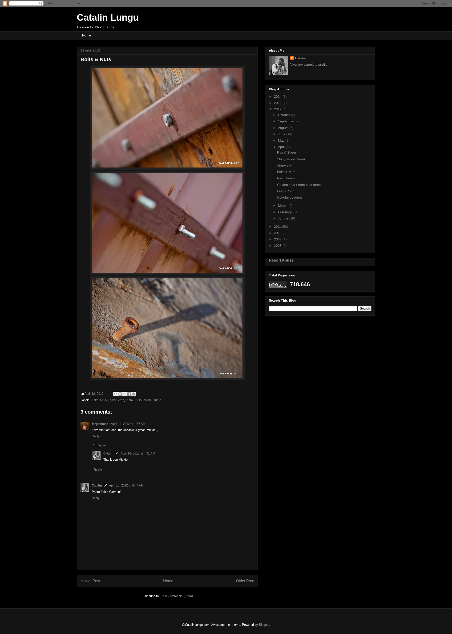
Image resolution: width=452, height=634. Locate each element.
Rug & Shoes (287, 152)
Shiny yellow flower (291, 159)
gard (113, 400)
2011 (278, 226)
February (285, 212)
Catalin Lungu (108, 17)
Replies (102, 445)
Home (86, 35)
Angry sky (284, 165)
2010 (278, 233)
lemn (120, 400)
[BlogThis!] (120, 394)
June (282, 134)
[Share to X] (124, 394)
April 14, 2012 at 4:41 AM (138, 453)
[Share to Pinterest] (133, 394)
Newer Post (90, 581)
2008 (278, 245)
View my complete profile (308, 64)
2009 (278, 239)
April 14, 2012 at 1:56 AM (128, 424)
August (283, 128)
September (286, 121)
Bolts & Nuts (286, 172)
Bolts (94, 400)
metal (129, 400)
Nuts (138, 400)
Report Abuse (281, 260)
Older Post (245, 581)
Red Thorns (286, 178)
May (281, 140)
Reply (96, 436)
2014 (278, 96)
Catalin (108, 453)
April (282, 147)
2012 (278, 109)
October (284, 115)
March (283, 205)
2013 (278, 103)
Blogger (264, 624)
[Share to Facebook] (129, 394)
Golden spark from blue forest (299, 185)
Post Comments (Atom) (177, 596)
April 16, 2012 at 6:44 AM (126, 485)
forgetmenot (100, 424)
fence (104, 400)
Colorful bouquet (289, 197)
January (284, 218)
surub (157, 400)
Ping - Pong (286, 191)
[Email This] (115, 394)
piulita (148, 400)
